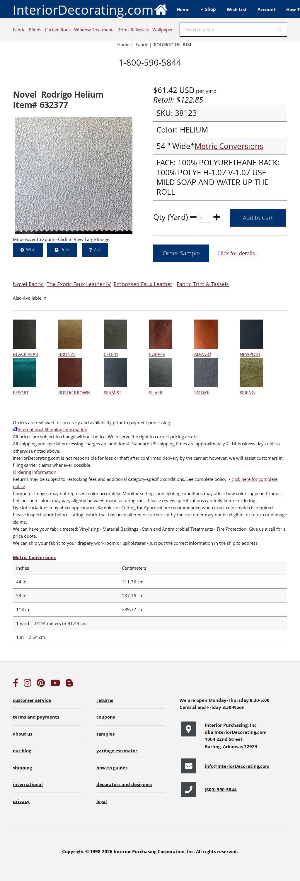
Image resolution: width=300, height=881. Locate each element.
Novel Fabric (28, 284)
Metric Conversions (229, 146)
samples (105, 734)
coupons (105, 717)
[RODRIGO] (73, 175)
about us (22, 734)
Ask (97, 249)
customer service (32, 700)
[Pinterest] (41, 684)
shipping (22, 767)
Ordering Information (34, 472)
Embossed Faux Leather (143, 284)
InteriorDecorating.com (83, 9)
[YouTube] (55, 684)
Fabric (19, 30)
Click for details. (237, 253)
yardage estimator (116, 750)
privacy (21, 801)
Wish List (237, 9)
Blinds (35, 30)
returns (104, 700)
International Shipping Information (52, 429)
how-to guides (111, 767)
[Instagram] (27, 684)
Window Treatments (94, 30)
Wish (30, 249)
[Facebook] (15, 684)
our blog (22, 750)
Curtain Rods (58, 30)
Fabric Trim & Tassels (203, 284)
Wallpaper (162, 30)
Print (65, 249)
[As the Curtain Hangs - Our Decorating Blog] (69, 684)
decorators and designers (124, 784)
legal (101, 801)
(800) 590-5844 (221, 789)
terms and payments (36, 717)
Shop (210, 9)
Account (267, 9)
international (28, 784)
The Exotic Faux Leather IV (79, 284)
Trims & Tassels (133, 30)
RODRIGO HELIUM (172, 44)
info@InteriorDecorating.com (237, 766)
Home (183, 9)
